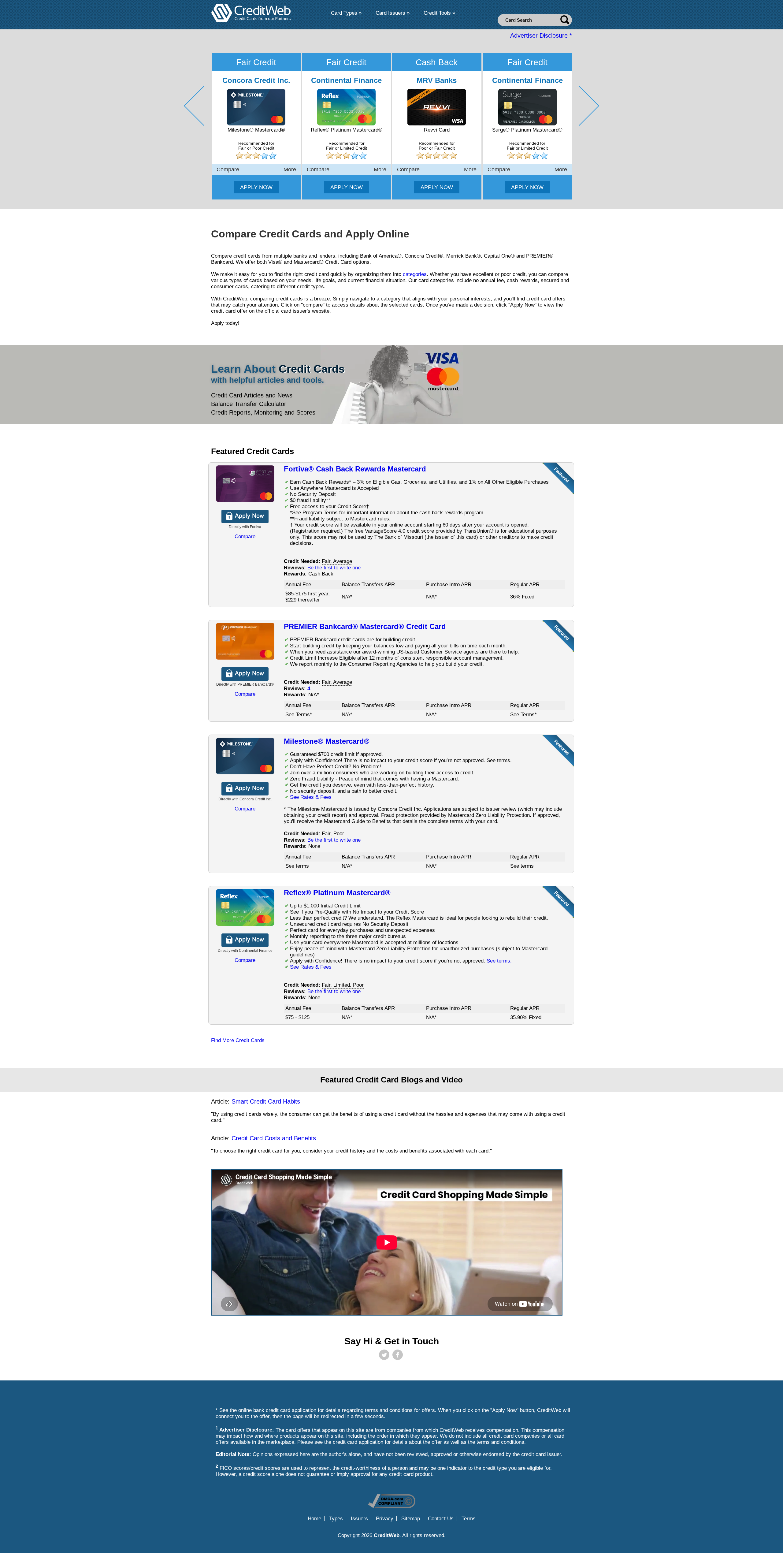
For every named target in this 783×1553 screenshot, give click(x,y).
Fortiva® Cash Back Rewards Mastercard (355, 469)
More (290, 169)
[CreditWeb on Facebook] (397, 1355)
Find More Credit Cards (238, 1040)
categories (415, 274)
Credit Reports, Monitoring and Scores (263, 412)
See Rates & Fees (311, 797)
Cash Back (437, 62)
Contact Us (441, 1518)
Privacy (384, 1518)
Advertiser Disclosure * (541, 35)
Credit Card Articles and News (251, 395)
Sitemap (410, 1518)
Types (336, 1518)
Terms (469, 1518)
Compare (228, 169)
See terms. (499, 961)
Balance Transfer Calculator (248, 403)
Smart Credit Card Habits (266, 1101)
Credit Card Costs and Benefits (274, 1138)
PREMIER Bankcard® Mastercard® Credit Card (365, 626)
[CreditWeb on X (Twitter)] (384, 1355)
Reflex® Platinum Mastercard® (337, 892)
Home (314, 1518)
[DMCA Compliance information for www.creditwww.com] (391, 1506)
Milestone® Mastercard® (326, 741)
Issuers (359, 1518)
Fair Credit (256, 62)
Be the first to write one (334, 568)
